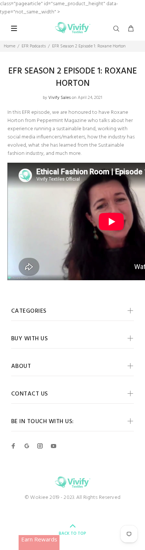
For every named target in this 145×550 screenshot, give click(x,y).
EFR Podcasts (34, 46)
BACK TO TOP (72, 533)
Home (9, 46)
